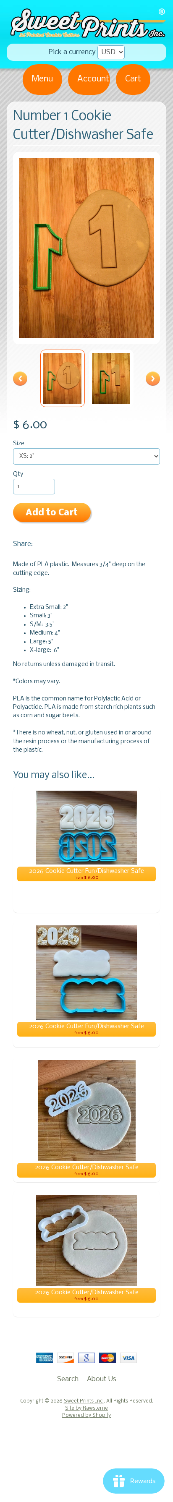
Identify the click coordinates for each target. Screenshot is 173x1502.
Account (93, 79)
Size (18, 444)
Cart (133, 79)
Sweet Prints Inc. (84, 1401)
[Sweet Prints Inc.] (86, 35)
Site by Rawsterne (86, 1408)
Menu (42, 79)
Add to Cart (52, 513)
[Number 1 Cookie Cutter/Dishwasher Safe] (62, 378)
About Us (101, 1379)
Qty (18, 474)
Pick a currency (72, 52)
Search (68, 1379)
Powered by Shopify (86, 1415)
